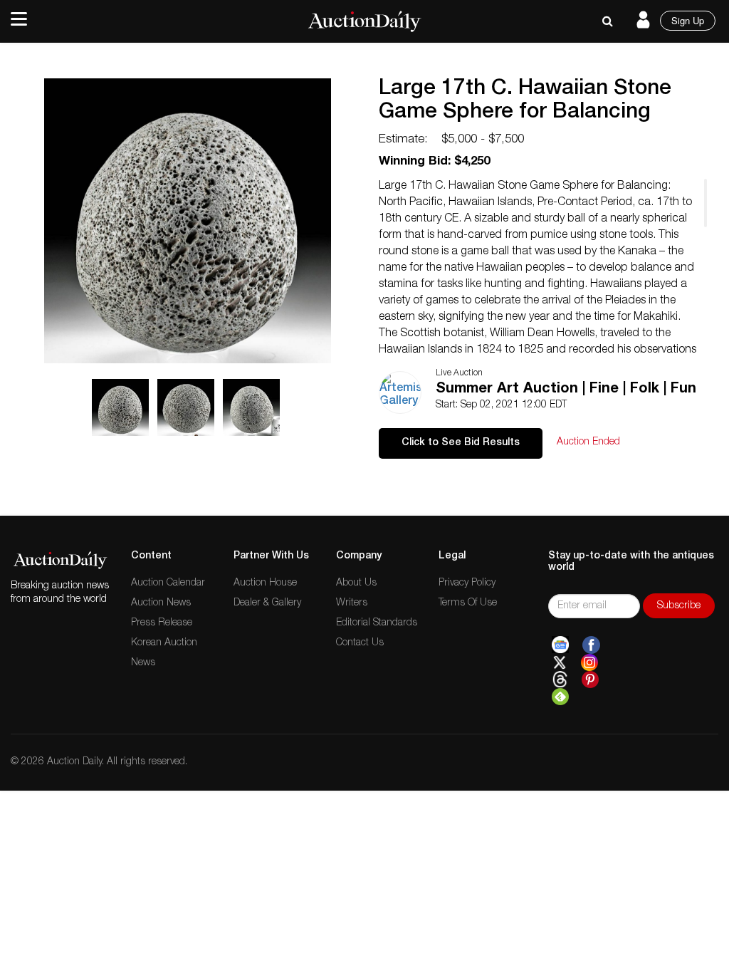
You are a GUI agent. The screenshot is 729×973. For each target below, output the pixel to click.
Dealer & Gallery (267, 603)
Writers (351, 603)
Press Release (161, 623)
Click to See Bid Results (461, 443)
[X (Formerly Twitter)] (559, 662)
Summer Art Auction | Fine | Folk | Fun (566, 390)
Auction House (265, 583)
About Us (356, 583)
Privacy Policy (467, 583)
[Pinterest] (590, 680)
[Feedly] (560, 697)
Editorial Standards (376, 623)
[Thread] (560, 680)
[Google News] (560, 645)
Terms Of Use (468, 603)
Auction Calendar (168, 583)
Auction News (161, 603)
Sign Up (687, 20)
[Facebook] (591, 645)
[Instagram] (589, 662)
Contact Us (360, 643)
